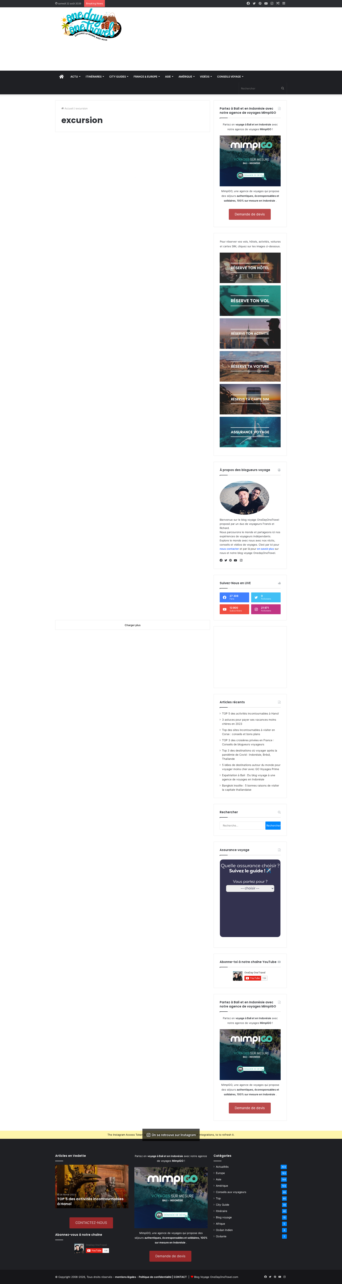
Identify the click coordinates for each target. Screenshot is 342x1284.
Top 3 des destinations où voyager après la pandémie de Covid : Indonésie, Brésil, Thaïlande (249, 754)
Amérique (222, 1185)
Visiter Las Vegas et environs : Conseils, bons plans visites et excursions (171, 401)
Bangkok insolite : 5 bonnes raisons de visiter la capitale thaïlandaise (91, 184)
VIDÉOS (204, 76)
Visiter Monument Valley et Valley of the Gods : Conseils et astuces (90, 565)
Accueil (68, 108)
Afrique (220, 1223)
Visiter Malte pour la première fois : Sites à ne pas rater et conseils (171, 214)
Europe (220, 1173)
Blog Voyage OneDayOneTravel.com (216, 1276)
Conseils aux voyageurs (231, 1192)
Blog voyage (224, 1217)
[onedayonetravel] (91, 24)
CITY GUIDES (117, 76)
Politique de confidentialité (155, 1276)
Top (218, 1198)
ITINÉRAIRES (94, 76)
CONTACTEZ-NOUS (91, 1223)
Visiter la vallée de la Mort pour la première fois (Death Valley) (92, 375)
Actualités (222, 1166)
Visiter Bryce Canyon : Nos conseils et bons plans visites (87, 499)
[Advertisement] (210, 39)
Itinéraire (221, 1211)
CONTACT (180, 1276)
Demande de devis (250, 214)
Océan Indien (224, 1230)
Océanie (221, 1236)
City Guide (222, 1204)
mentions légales (125, 1276)
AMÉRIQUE (185, 76)
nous (223, 548)
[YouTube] (236, 560)
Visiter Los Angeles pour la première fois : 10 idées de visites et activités (171, 279)
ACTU (74, 76)
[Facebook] (222, 560)
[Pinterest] (231, 560)
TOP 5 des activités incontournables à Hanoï (250, 713)
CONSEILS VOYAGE (229, 76)
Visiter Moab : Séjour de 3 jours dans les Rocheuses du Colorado (172, 595)
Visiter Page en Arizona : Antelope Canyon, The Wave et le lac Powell (171, 470)
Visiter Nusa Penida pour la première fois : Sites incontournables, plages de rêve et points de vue (91, 306)
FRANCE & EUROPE (145, 76)
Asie (218, 1179)
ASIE (168, 76)
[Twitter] (226, 560)
